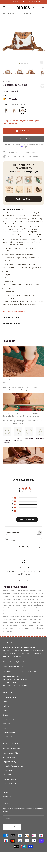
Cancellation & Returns (13, 766)
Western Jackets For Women (18, 608)
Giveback (7, 775)
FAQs (5, 792)
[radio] (6, 110)
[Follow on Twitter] (10, 661)
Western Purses (8, 590)
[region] (23, 568)
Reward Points (9, 779)
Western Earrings (21, 614)
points (14, 99)
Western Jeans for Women (12, 611)
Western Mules (20, 605)
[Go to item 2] (19, 72)
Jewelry (6, 724)
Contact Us (8, 770)
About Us (7, 797)
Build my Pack (23, 199)
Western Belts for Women (32, 619)
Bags (5, 702)
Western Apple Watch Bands (13, 628)
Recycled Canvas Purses (34, 593)
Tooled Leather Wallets (14, 599)
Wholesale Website (11, 749)
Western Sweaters (36, 608)
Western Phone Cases (27, 622)
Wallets (6, 706)
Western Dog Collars (20, 625)
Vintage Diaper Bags (18, 593)
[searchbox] (21, 532)
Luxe (5, 711)
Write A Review (27, 519)
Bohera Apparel (9, 697)
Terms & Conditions (11, 753)
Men (5, 728)
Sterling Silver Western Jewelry (25, 616)
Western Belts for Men (10, 622)
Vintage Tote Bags (9, 596)
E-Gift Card (7, 737)
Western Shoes (38, 602)
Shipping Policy (9, 762)
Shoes (5, 715)
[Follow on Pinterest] (24, 661)
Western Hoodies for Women (32, 611)
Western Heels (32, 605)
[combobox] (30, 547)
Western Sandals (8, 605)
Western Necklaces (35, 614)
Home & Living (9, 732)
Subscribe (12, 827)
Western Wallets (22, 596)
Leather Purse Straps (35, 625)
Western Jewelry (8, 614)
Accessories (8, 719)
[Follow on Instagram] (17, 661)
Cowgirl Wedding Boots (32, 599)
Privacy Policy (9, 757)
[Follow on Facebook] (4, 661)
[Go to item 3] (31, 72)
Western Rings (8, 616)
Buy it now (23, 139)
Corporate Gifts (9, 783)
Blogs (5, 788)
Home (5, 13)
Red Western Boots (10, 602)
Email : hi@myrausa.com (13, 666)
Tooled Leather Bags (22, 590)
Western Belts (17, 619)
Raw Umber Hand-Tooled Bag (22, 13)
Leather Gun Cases (30, 628)
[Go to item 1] (8, 72)
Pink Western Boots (25, 602)
